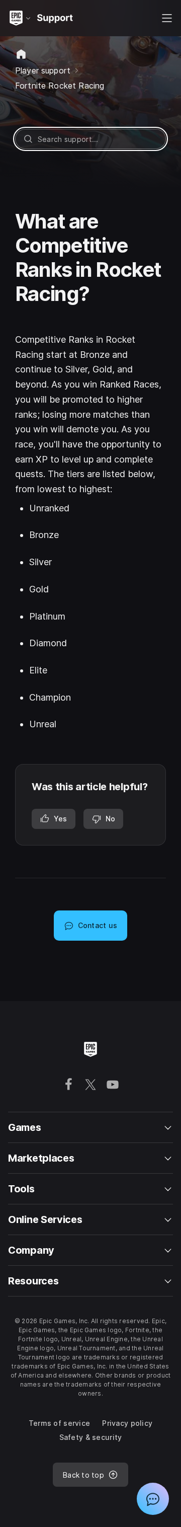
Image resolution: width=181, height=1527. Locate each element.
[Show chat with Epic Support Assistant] (153, 1499)
